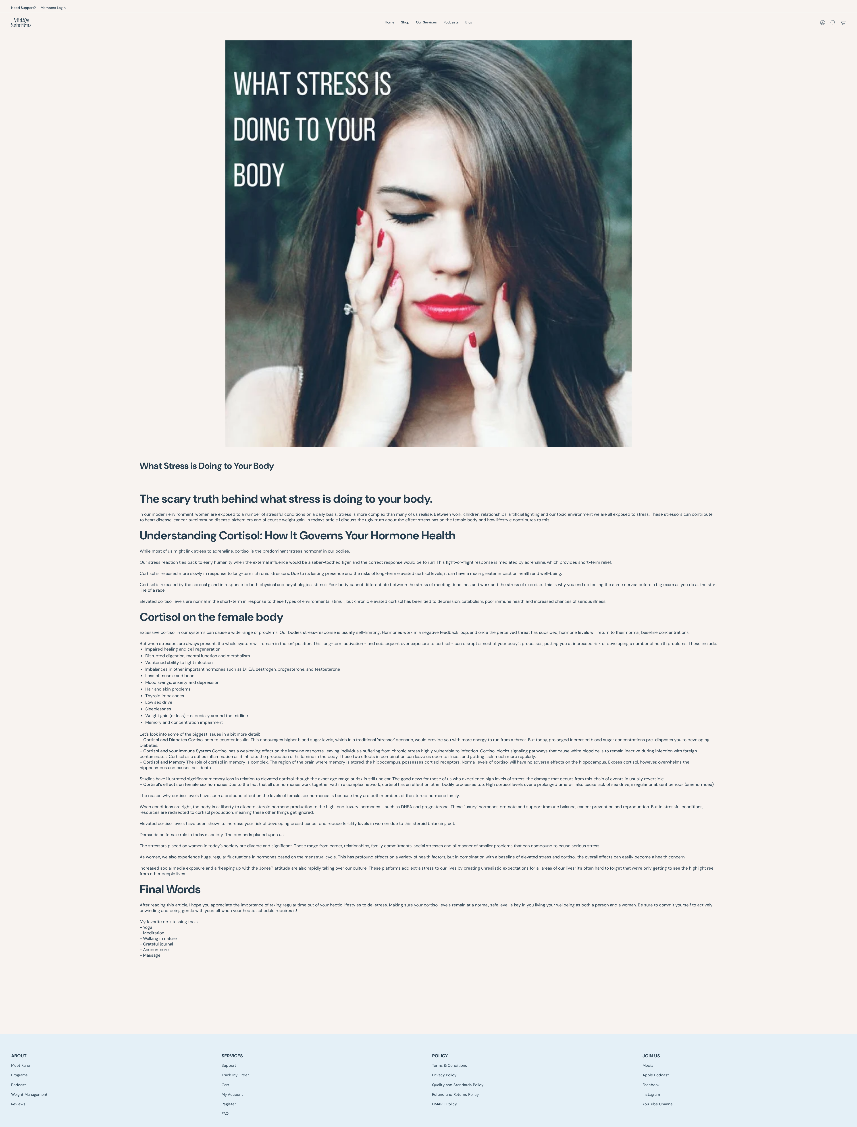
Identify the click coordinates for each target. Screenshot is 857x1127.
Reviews (18, 1104)
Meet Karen (21, 1065)
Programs (19, 1075)
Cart (225, 1084)
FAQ (225, 1113)
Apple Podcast (656, 1075)
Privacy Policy (444, 1075)
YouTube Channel (658, 1104)
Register (229, 1104)
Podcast (18, 1084)
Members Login (53, 7)
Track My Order (235, 1075)
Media (648, 1065)
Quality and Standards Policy (457, 1084)
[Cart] (843, 22)
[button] (426, 22)
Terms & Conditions (449, 1065)
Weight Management (29, 1094)
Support (229, 1065)
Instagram (651, 1094)
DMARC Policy (444, 1104)
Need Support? (23, 7)
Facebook (651, 1084)
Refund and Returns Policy (455, 1094)
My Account (232, 1094)
